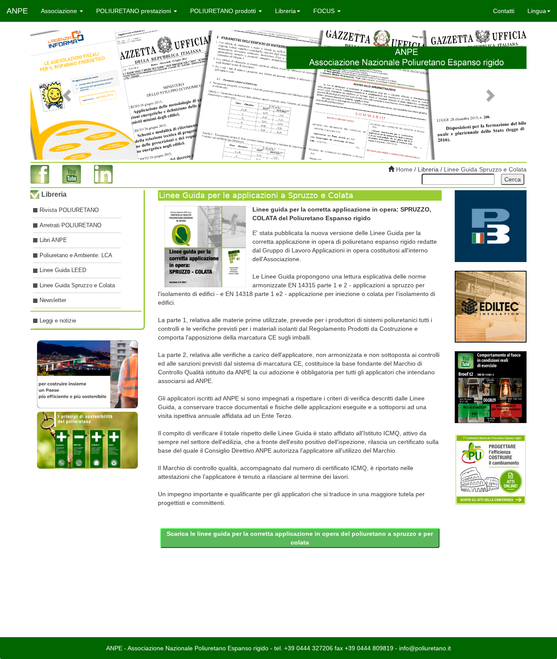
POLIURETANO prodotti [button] (224, 10)
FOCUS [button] (324, 10)
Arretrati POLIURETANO (70, 225)
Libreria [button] (285, 10)
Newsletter (53, 300)
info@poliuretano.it (425, 648)
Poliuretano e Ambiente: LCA (76, 255)
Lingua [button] (536, 10)
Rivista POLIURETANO (69, 210)
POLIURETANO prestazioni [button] (134, 10)
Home (403, 169)
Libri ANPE (53, 240)
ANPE (17, 11)
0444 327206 (314, 648)
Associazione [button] (60, 10)
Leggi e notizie (58, 320)
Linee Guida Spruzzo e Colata (485, 169)
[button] (67, 95)
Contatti (503, 10)
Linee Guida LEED (63, 270)
